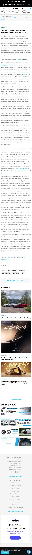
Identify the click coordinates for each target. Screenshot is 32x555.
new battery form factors (11, 170)
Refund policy (15, 504)
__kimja (18, 59)
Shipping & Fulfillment (15, 485)
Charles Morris (10, 257)
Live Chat (29, 552)
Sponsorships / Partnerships (15, 499)
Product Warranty (15, 488)
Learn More (17, 550)
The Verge (17, 97)
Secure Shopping (15, 496)
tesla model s (22, 270)
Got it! (5, 552)
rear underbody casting (22, 168)
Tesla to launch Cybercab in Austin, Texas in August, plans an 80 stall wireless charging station (14, 383)
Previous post (11, 280)
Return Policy (15, 483)
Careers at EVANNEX (15, 480)
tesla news (16, 273)
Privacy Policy (15, 491)
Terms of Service (15, 502)
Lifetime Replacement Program (15, 507)
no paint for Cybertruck (23, 170)
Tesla (3, 270)
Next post (20, 280)
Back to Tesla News (17, 399)
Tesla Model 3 (12, 270)
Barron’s (25, 74)
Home (2, 16)
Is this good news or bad (7, 65)
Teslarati (26, 181)
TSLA (23, 273)
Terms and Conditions (15, 494)
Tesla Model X (6, 273)
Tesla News (9, 16)
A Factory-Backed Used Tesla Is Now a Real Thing (16, 318)
